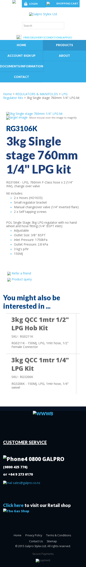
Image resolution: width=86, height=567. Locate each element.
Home (21, 45)
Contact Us (36, 541)
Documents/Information (21, 66)
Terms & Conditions (58, 535)
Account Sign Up (21, 55)
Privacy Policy (33, 535)
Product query (22, 279)
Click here (13, 505)
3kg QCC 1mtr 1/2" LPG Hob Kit (40, 323)
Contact (21, 77)
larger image (19, 117)
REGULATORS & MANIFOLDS (36, 94)
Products (64, 45)
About (64, 55)
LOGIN (33, 3)
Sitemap (52, 541)
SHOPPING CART (67, 3)
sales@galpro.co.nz (26, 483)
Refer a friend (21, 273)
